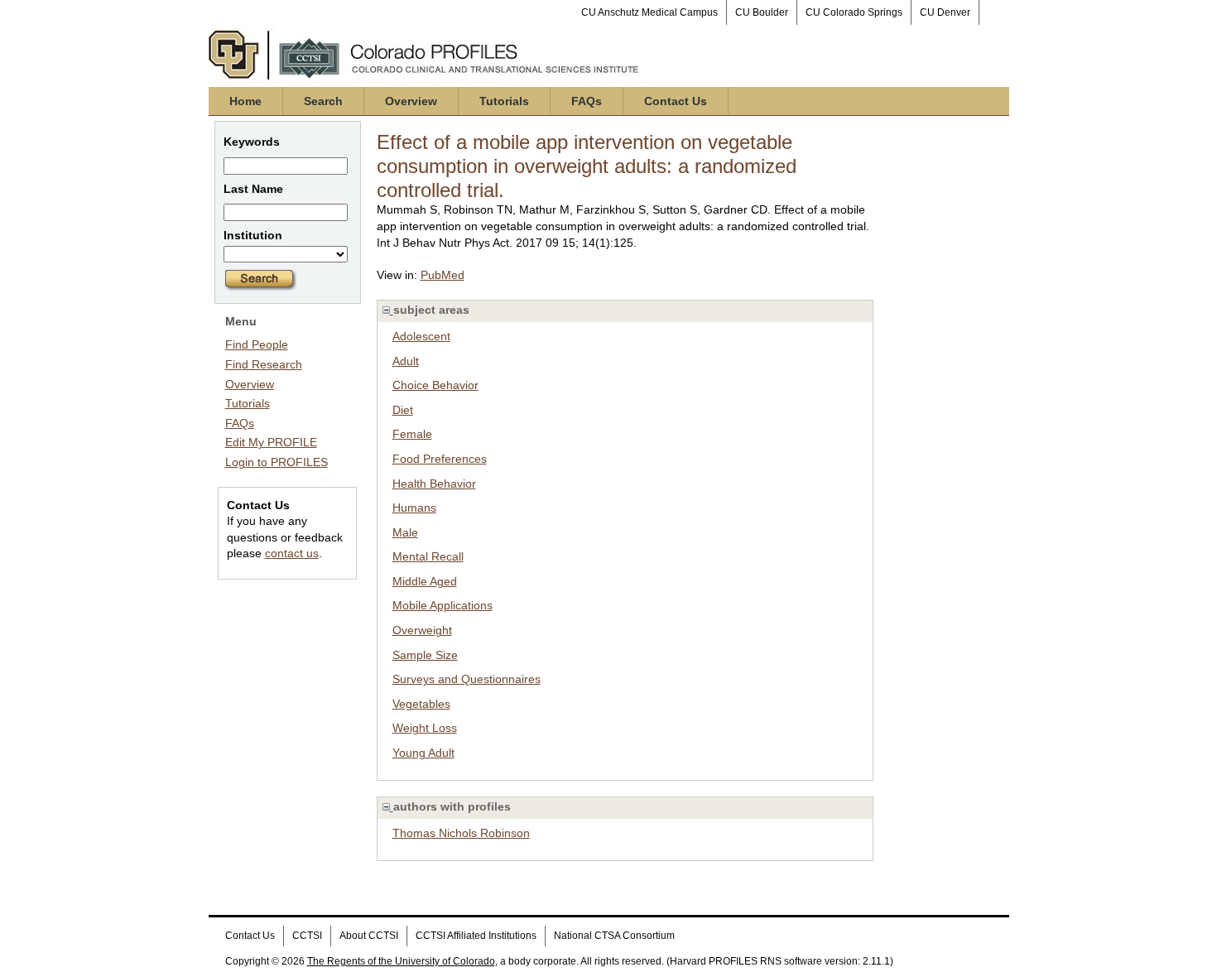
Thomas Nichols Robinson (461, 833)
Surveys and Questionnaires (466, 679)
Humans (414, 507)
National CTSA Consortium (614, 935)
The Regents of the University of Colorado (401, 961)
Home (245, 101)
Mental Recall (428, 556)
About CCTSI (368, 935)
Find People (256, 344)
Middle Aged (424, 581)
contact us (292, 553)
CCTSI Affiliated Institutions (476, 935)
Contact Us (675, 101)
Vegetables (421, 703)
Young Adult (423, 752)
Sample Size (425, 655)
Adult (405, 361)
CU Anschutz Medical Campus (649, 12)
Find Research (263, 364)
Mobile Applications (442, 605)
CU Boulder (761, 12)
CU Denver (945, 12)
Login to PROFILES (276, 462)
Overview (411, 101)
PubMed (442, 275)
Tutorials (504, 101)
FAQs (586, 101)
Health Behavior (434, 483)
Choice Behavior (435, 385)
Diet (402, 409)
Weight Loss (424, 727)
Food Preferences (439, 458)
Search (323, 101)
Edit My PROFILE (271, 442)
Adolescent (421, 336)
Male (405, 532)
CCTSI (307, 935)
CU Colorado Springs (854, 12)
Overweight (422, 630)
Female (412, 433)
